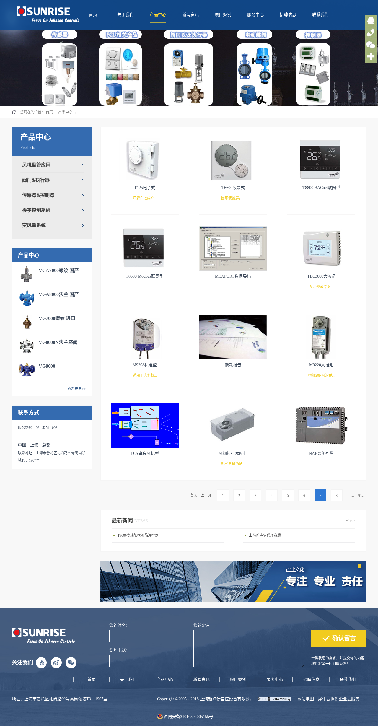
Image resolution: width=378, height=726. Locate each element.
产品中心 (65, 112)
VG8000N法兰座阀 (58, 342)
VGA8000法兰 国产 (59, 294)
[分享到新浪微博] (56, 662)
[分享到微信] (70, 662)
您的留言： (203, 625)
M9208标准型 (145, 365)
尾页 (361, 495)
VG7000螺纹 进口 (57, 318)
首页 (93, 14)
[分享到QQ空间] (41, 662)
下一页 (349, 495)
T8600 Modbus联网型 (145, 276)
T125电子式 (144, 187)
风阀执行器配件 (233, 453)
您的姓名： (119, 625)
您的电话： (119, 650)
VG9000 (47, 366)
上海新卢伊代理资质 (265, 535)
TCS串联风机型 (145, 453)
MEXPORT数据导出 (233, 276)
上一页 (206, 495)
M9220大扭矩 (321, 365)
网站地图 (304, 699)
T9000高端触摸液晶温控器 (138, 535)
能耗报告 (233, 365)
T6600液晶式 (233, 187)
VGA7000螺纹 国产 (59, 270)
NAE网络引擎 (321, 453)
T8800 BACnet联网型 (321, 187)
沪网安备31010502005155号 (188, 716)
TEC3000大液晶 (321, 276)
